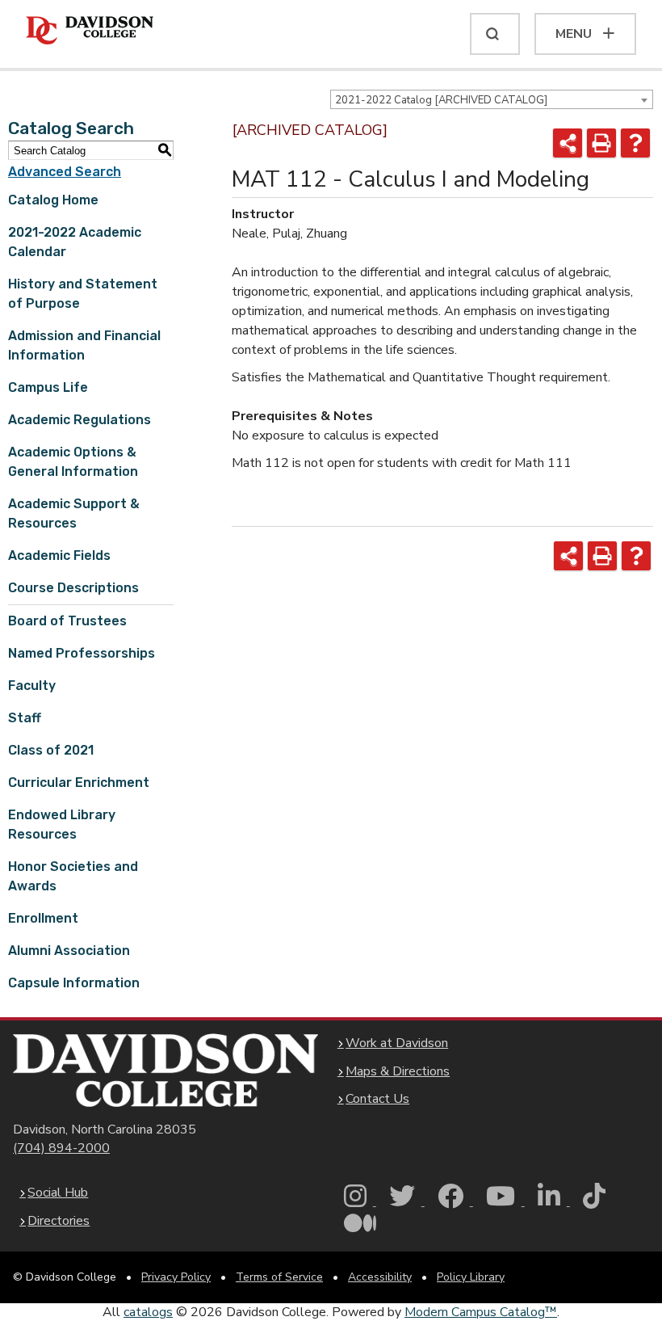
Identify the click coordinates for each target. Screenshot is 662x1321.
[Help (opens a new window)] (635, 143)
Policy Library (471, 1277)
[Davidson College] (89, 31)
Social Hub (57, 1192)
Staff (24, 718)
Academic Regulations (79, 419)
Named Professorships (81, 653)
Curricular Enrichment (78, 782)
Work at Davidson (397, 1043)
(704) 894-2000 (61, 1148)
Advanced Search (64, 171)
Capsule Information (74, 983)
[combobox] (491, 99)
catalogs (148, 1312)
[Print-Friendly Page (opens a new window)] (601, 143)
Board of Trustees (67, 621)
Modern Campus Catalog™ (480, 1312)
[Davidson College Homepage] (165, 1070)
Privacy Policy (176, 1277)
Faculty (32, 685)
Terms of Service (279, 1277)
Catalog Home (53, 200)
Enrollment (43, 918)
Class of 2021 (51, 750)
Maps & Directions (398, 1071)
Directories (58, 1221)
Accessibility (380, 1277)
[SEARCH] (495, 34)
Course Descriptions (73, 587)
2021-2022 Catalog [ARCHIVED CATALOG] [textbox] (441, 100)
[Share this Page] (567, 143)
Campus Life (48, 387)
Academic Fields (59, 555)
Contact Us (377, 1099)
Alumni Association (69, 950)
